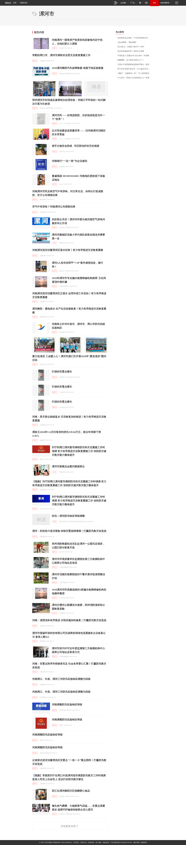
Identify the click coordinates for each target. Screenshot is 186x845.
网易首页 (8, 3)
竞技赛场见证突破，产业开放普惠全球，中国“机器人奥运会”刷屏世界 (135, 38)
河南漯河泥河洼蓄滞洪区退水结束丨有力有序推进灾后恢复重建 (67, 250)
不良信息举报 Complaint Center (121, 842)
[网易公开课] (123, 2)
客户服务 (99, 842)
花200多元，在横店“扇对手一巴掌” (131, 47)
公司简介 (76, 842)
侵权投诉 (144, 842)
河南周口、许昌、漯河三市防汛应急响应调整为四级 (61, 679)
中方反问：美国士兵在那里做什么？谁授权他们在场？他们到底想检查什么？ (135, 78)
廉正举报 (136, 842)
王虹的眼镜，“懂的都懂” (127, 42)
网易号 (54, 48)
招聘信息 (91, 842)
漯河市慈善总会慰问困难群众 (68, 466)
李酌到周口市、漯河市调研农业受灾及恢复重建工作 (61, 55)
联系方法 (84, 842)
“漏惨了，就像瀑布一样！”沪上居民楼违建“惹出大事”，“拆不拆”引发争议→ (135, 73)
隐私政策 (106, 842)
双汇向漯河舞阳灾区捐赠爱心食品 (71, 790)
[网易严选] (132, 2)
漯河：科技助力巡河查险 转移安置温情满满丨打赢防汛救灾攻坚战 (69, 531)
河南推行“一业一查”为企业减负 (69, 161)
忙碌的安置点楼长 (62, 371)
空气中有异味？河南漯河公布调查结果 (53, 206)
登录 (154, 3)
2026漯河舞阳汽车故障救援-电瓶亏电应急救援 (77, 68)
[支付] (140, 2)
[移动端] (116, 2)
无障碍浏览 (23, 3)
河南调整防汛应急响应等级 (67, 704)
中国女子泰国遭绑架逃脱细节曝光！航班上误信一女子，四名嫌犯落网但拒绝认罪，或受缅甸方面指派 (135, 64)
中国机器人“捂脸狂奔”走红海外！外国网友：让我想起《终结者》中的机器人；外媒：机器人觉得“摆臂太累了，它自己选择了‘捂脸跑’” (135, 56)
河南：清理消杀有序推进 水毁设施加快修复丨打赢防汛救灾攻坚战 (69, 620)
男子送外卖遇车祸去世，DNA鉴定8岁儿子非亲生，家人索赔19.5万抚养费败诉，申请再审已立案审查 (135, 69)
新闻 (54, 243)
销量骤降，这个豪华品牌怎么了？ (130, 60)
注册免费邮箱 (164, 3)
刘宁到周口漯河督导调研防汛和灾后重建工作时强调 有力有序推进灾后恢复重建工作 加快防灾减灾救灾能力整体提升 (79, 451)
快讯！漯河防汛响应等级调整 (68, 515)
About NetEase (66, 842)
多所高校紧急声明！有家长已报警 (130, 51)
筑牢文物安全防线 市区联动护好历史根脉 (75, 145)
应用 (14, 3)
